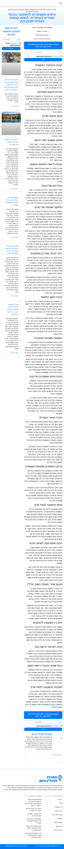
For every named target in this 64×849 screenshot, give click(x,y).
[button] (33, 3)
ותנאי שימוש (13, 45)
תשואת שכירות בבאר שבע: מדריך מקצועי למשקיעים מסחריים (33, 821)
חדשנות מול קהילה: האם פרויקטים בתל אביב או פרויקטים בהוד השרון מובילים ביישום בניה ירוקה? (11, 85)
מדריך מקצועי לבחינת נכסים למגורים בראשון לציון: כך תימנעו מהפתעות (12, 309)
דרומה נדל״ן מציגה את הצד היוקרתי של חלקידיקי (11, 142)
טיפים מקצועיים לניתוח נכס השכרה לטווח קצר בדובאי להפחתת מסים (33, 828)
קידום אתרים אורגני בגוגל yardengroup (16, 846)
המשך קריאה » (14, 106)
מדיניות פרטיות (47, 56)
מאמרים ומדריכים (45, 9)
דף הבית (53, 9)
